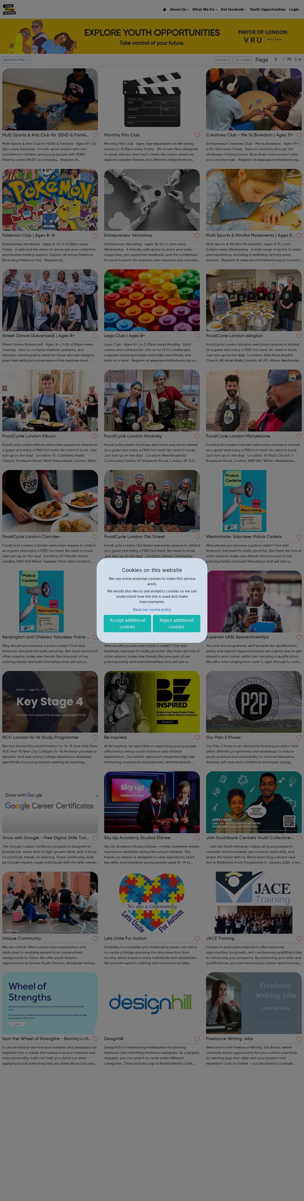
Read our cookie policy (152, 609)
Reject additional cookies (177, 623)
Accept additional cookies (127, 623)
